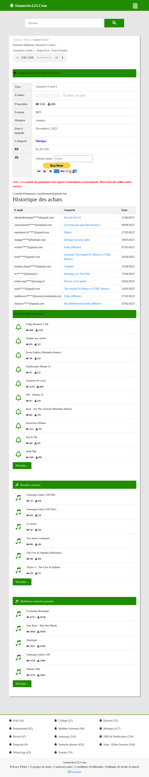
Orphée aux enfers (36, 338)
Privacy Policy (18, 766)
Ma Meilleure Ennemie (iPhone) (82, 303)
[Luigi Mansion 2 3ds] (18, 328)
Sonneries (18, 40)
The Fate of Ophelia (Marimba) (44, 552)
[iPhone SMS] (19, 673)
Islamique (32, 640)
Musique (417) (111, 728)
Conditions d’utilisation (89, 766)
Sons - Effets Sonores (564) (119, 744)
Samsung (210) (67, 736)
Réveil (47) (19, 736)
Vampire (69, 266)
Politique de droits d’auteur (122, 766)
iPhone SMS (33, 669)
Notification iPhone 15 (38, 366)
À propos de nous (40, 766)
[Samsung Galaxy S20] (19, 658)
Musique (27, 40)
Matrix (68, 232)
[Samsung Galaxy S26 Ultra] (19, 513)
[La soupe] (19, 528)
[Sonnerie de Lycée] (18, 384)
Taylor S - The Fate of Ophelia (43, 567)
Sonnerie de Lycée (36, 380)
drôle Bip (31, 451)
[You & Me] (18, 441)
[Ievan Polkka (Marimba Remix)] (18, 356)
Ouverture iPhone (36, 423)
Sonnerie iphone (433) (71, 744)
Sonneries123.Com (74, 762)
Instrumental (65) (23, 728)
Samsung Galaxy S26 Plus (41, 494)
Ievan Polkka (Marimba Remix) (43, 352)
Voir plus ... (22, 581)
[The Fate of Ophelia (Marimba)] (19, 557)
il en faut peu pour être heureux (82, 224)
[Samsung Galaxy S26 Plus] (19, 499)
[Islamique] (19, 644)
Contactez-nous (63, 766)
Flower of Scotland (75, 281)
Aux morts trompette (38, 538)
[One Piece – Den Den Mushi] (19, 629)
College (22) (65, 720)
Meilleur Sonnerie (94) (71, 728)
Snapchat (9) (20, 744)
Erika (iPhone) (72, 247)
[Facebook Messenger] (19, 615)
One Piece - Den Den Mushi (42, 625)
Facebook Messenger (38, 611)
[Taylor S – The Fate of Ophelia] (19, 571)
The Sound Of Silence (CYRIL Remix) (86, 288)
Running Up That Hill (77, 273)
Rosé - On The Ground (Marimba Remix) (49, 409)
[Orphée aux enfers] (18, 342)
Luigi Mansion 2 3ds (37, 324)
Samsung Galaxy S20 (38, 654)
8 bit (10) (18, 720)
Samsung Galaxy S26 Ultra (41, 509)
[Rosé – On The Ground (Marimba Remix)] (18, 413)
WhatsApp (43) (22, 752)
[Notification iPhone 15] (18, 370)
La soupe (31, 523)
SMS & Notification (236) (118, 736)
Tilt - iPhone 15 (34, 394)
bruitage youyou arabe (77, 239)
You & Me (31, 437)
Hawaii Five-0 (72, 217)
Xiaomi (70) (65, 752)
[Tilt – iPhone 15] (18, 399)
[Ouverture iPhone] (18, 427)
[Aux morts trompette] (19, 542)
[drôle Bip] (18, 455)
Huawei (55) (110, 720)
